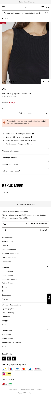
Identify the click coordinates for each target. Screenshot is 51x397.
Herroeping (6, 261)
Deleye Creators (8, 283)
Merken (5, 299)
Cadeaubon (6, 295)
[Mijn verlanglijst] (42, 7)
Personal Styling (8, 313)
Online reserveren (9, 257)
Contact (5, 245)
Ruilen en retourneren (10, 253)
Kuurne (5, 324)
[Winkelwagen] (47, 7)
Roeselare (6, 316)
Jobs (4, 346)
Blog (3, 291)
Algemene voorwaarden (28, 390)
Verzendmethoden (9, 249)
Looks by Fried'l (8, 275)
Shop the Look (7, 271)
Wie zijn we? (6, 334)
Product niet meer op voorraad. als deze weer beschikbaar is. (27, 122)
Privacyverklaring (13, 390)
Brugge (5, 320)
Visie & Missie (7, 338)
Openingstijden (8, 309)
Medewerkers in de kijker (11, 342)
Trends (4, 287)
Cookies (40, 390)
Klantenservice (7, 241)
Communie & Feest (9, 279)
